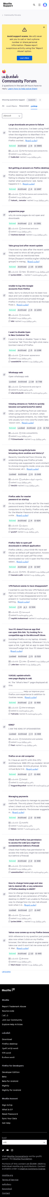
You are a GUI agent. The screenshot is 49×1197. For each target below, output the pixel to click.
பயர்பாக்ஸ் (14, 151)
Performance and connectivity (35, 151)
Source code (8, 1011)
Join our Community (12, 1020)
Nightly (5, 1085)
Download (7, 1039)
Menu (39, 5)
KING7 (11, 725)
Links (24, 661)
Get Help (6, 1123)
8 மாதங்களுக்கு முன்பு (34, 714)
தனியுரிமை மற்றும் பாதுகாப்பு (32, 479)
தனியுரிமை (6, 1184)
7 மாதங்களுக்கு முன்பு (39, 275)
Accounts (26, 315)
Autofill (25, 823)
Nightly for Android (11, 1090)
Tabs (24, 272)
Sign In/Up (7, 1105)
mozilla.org (7, 1175)
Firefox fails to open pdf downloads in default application (25, 544)
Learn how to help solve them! (22, 89)
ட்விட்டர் (5, 1015)
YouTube (8, 1150)
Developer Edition (11, 1072)
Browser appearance (31, 355)
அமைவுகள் (26, 612)
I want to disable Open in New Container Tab (19, 333)
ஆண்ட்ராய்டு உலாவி (10, 1048)
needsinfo (31, 100)
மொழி (4, 1138)
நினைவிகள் (7, 1189)
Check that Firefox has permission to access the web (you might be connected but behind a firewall (25, 843)
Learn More (24, 58)
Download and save (30, 229)
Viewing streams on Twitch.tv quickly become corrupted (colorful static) (26, 405)
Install (25, 779)
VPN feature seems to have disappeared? (28, 586)
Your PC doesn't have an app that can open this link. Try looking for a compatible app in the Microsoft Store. (27, 632)
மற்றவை (25, 526)
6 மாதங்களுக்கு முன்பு (39, 393)
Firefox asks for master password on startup (20, 498)
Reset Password (10, 1114)
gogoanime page (16, 211)
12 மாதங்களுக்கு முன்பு (39, 872)
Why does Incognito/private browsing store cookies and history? (26, 451)
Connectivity (27, 866)
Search (34, 5)
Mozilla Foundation (22, 1159)
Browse (25, 959)
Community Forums (12, 15)
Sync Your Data (9, 1118)
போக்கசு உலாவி (8, 1057)
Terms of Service (10, 1180)
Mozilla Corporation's (17, 1156)
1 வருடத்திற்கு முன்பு (33, 157)
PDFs (24, 572)
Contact (6, 1193)
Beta (4, 1077)
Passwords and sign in (31, 387)
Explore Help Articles (12, 1024)
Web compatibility (30, 433)
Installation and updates (32, 739)
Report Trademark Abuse (14, 1006)
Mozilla (8, 990)
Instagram (12, 1150)
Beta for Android (10, 1081)
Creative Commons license (32, 1169)
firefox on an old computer (21, 756)
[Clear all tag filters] (40, 100)
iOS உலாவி (6, 1053)
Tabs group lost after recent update (26, 245)
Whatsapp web (16, 372)
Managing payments (18, 796)
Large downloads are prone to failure (26, 124)
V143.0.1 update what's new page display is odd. (20, 677)
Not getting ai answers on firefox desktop (29, 168)
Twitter (3, 1150)
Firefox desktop (9, 1044)
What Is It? (7, 1109)
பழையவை (6, 971)
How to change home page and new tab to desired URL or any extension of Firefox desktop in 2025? (26, 886)
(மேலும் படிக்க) (31, 140)
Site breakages (28, 708)
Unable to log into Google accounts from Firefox (21, 287)
